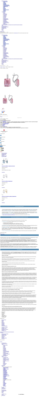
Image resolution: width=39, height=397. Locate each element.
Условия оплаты (4, 154)
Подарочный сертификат (19, 24)
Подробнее (3, 172)
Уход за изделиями (4, 155)
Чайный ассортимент (6, 359)
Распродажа (3, 24)
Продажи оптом (4, 27)
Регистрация (3, 395)
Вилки (4, 361)
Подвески (3, 322)
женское (4, 125)
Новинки (10, 24)
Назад (2, 344)
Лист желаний (14, 24)
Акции (3, 30)
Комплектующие (5, 6)
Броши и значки (5, 1)
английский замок (5, 123)
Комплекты (4, 4)
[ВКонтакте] (2, 112)
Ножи (4, 362)
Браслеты (4, 8)
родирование (4, 121)
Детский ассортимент (4, 327)
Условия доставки (4, 153)
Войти (3, 394)
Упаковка (4, 354)
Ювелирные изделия (4, 343)
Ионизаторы (5, 363)
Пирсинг (4, 10)
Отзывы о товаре (4, 156)
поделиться (3, 111)
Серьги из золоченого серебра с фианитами (9, 196)
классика (4, 124)
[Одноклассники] (3, 112)
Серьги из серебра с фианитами (7, 181)
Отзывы (3, 337)
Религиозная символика (6, 5)
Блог (2, 29)
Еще (2, 25)
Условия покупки (4, 335)
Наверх (1, 341)
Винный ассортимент (6, 358)
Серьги (4, 2)
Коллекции (3, 365)
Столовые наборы (5, 357)
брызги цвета (5, 126)
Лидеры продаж (7, 24)
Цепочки (3, 324)
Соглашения (3, 336)
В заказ (1, 116)
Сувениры (4, 3)
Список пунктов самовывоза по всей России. (8, 214)
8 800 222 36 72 (2, 31)
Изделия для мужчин (6, 9)
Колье (4, 7)
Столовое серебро (4, 328)
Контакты (3, 338)
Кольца (3, 320)
